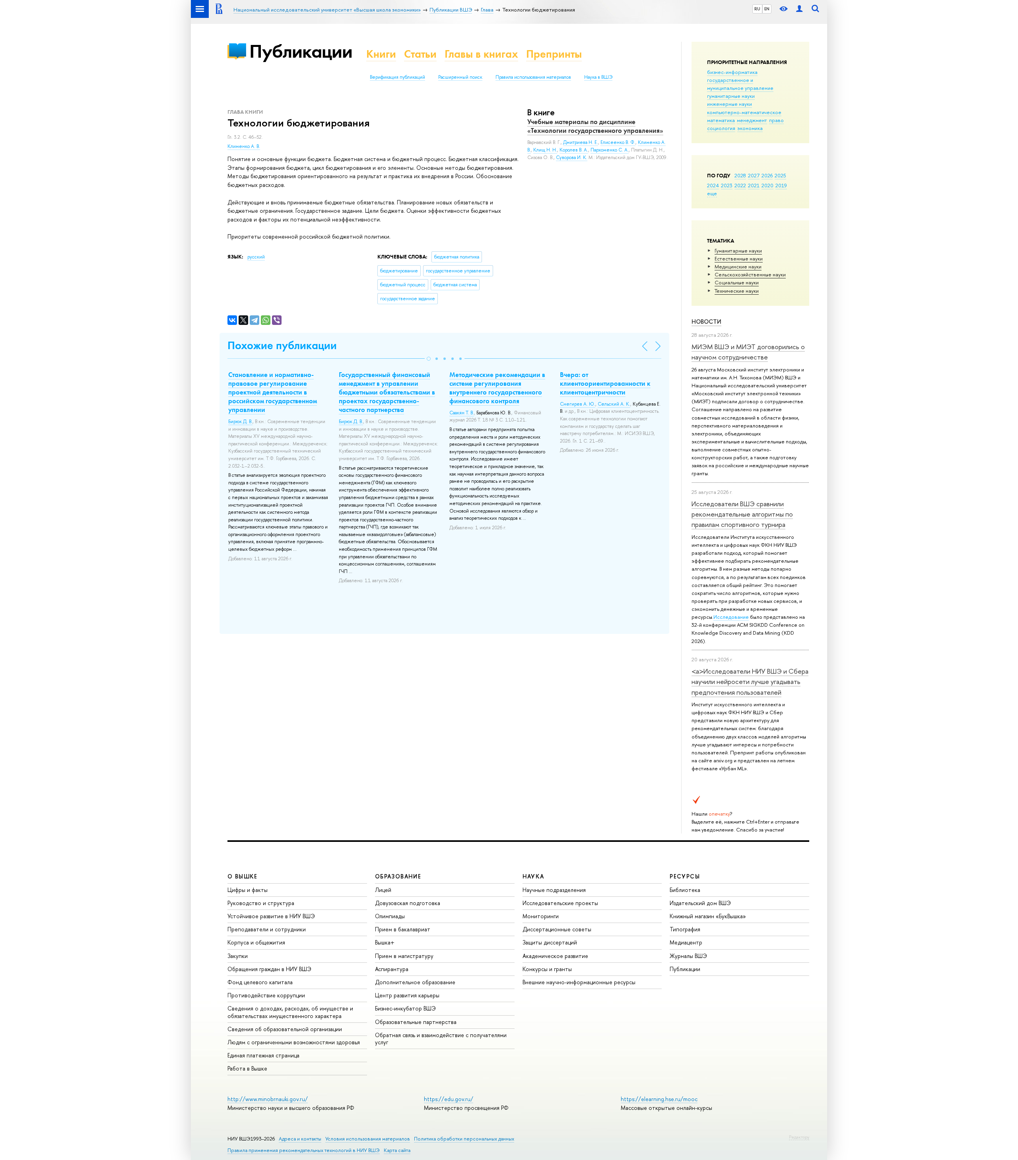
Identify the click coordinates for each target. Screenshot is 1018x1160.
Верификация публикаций (397, 77)
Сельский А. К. (614, 404)
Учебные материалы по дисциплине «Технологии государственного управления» (595, 126)
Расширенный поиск (460, 77)
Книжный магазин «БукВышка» (708, 916)
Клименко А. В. (243, 146)
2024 (713, 185)
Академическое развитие (555, 956)
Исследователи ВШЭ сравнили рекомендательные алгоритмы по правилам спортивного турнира (742, 514)
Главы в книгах (481, 54)
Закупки (237, 956)
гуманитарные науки (731, 95)
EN (766, 9)
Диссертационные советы (557, 929)
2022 (740, 185)
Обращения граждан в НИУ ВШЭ (269, 969)
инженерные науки (729, 103)
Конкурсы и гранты (547, 969)
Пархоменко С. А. (610, 150)
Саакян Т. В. (461, 413)
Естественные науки (739, 258)
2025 (780, 175)
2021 (754, 185)
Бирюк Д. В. (240, 421)
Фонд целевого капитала (260, 982)
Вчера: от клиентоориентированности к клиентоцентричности (605, 383)
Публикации (300, 51)
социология (721, 128)
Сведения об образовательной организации (284, 1029)
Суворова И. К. (571, 157)
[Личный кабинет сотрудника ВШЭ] (799, 9)
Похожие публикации (282, 345)
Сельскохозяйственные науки (750, 274)
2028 (740, 175)
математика (721, 120)
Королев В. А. (574, 150)
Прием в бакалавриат (402, 929)
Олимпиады (390, 916)
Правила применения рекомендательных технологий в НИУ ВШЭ (303, 1150)
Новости (706, 321)
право (776, 120)
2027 (754, 175)
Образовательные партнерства (416, 1022)
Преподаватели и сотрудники (266, 929)
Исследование (731, 616)
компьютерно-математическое (744, 112)
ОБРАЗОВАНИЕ (398, 876)
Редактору (799, 1137)
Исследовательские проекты (560, 903)
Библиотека (685, 890)
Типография (685, 929)
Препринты (554, 54)
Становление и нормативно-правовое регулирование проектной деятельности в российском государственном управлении (272, 392)
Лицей (383, 890)
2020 (767, 185)
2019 (781, 185)
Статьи (420, 54)
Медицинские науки (738, 266)
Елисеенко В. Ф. (617, 142)
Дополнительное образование (415, 982)
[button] (429, 359)
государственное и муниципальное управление (740, 83)
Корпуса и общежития (256, 942)
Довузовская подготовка (407, 903)
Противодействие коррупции (266, 995)
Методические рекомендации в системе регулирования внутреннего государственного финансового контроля (497, 387)
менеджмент (752, 120)
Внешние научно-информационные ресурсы (579, 982)
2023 (726, 185)
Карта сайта (397, 1150)
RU (757, 9)
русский (256, 257)
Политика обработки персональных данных (464, 1138)
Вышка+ (384, 942)
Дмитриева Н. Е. (580, 142)
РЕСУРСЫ (685, 876)
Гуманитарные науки (738, 250)
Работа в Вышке (247, 1068)
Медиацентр (686, 942)
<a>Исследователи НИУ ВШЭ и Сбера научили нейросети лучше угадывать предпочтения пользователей (750, 681)
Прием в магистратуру (404, 956)
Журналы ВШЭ (688, 956)
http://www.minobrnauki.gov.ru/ (267, 1099)
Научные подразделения (554, 890)
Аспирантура (391, 969)
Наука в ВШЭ (598, 77)
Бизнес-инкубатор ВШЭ (405, 1008)
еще (712, 193)
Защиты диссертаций (550, 942)
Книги (381, 54)
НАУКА (533, 876)
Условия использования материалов (367, 1138)
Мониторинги (541, 916)
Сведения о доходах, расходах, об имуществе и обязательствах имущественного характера (290, 1012)
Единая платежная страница (263, 1055)
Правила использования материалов (533, 77)
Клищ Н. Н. (545, 150)
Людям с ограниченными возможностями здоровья (293, 1042)
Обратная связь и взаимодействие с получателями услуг (441, 1038)
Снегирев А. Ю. (577, 404)
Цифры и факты (247, 890)
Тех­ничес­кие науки (737, 290)
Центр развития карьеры (407, 995)
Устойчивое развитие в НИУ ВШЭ (271, 916)
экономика (750, 128)
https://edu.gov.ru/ (448, 1099)
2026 (767, 175)
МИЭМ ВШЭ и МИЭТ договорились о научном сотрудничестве (748, 351)
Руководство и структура (260, 903)
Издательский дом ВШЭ (700, 903)
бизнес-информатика (732, 72)
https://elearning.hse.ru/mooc (659, 1099)
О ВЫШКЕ (242, 876)
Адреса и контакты (300, 1138)
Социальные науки (737, 282)
